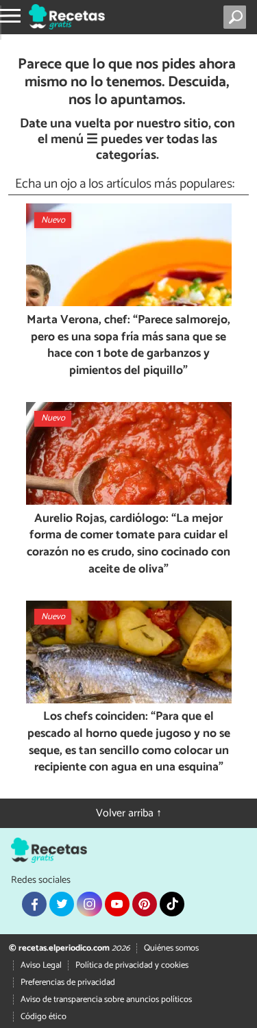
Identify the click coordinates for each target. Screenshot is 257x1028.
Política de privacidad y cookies (131, 965)
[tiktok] (172, 904)
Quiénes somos (171, 948)
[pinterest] (144, 904)
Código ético (43, 1017)
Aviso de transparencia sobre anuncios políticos (106, 999)
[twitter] (61, 904)
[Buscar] (237, 17)
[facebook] (34, 904)
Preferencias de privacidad (68, 982)
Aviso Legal (41, 965)
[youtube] (117, 904)
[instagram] (89, 904)
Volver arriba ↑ (129, 813)
